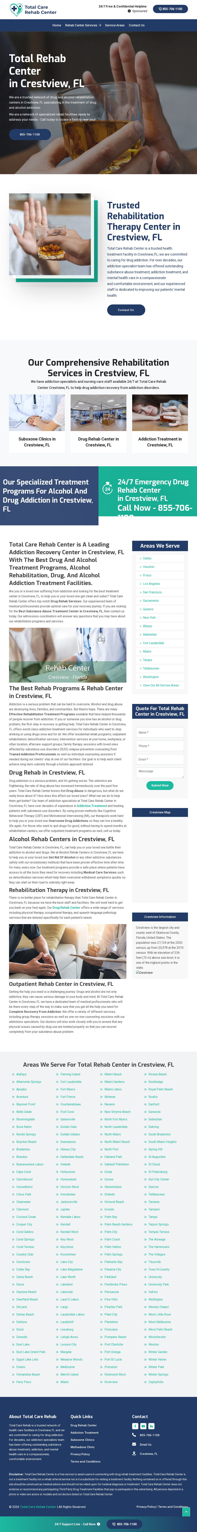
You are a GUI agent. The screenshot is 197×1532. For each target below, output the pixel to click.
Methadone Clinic (83, 1447)
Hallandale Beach (71, 1157)
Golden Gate (68, 1127)
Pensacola (111, 1292)
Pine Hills (111, 1299)
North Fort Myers (115, 1119)
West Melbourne (160, 1322)
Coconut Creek (26, 1217)
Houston (148, 567)
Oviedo (109, 1209)
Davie (20, 1284)
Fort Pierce (67, 1097)
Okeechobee (113, 1187)
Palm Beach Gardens (118, 1224)
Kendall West (69, 1232)
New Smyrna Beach (117, 1112)
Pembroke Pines (115, 1284)
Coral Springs (25, 1239)
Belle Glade (24, 1112)
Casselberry (24, 1187)
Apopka (21, 1089)
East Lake (23, 1344)
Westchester (157, 1337)
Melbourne (67, 1367)
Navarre (109, 1104)
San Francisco (152, 592)
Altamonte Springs (28, 1082)
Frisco (147, 575)
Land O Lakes (69, 1299)
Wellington (156, 1299)
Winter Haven (157, 1359)
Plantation (111, 1322)
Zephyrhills (156, 1382)
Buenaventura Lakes (29, 1164)
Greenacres (68, 1142)
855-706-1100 (172, 9)
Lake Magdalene (71, 1269)
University (155, 1277)
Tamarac (154, 1202)
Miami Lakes (113, 1089)
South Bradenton (160, 1134)
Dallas (147, 558)
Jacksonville (68, 1202)
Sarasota (154, 1112)
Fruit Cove (67, 1112)
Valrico (153, 1292)
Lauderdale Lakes (72, 1314)
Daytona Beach (26, 1292)
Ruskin (153, 1097)
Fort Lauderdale (153, 643)
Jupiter (65, 1209)
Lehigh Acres (69, 1337)
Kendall (65, 1224)
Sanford (154, 1104)
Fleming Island (70, 1074)
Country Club (24, 1254)
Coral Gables (24, 1232)
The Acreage (157, 1239)
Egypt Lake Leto (27, 1359)
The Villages (157, 1254)
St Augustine (157, 1157)
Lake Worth (68, 1277)
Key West (66, 1239)
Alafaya (21, 1074)
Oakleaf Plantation (116, 1164)
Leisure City (68, 1344)
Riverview (111, 1382)
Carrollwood (24, 1179)
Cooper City (24, 1224)
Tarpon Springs (159, 1224)
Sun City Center (159, 1179)
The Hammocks (159, 1247)
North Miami (112, 1134)
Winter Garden (158, 1352)
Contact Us (137, 25)
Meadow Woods (71, 1359)
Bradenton (23, 1149)
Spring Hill (155, 1149)
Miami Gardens (114, 1082)
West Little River (160, 1314)
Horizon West (69, 1187)
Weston (154, 1344)
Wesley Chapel (159, 1307)
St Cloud (154, 1164)
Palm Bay (110, 1217)
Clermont (22, 1209)
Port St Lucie (113, 1359)
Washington (151, 677)
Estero (20, 1367)
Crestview (23, 1262)
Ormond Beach (114, 1202)
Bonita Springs (26, 1134)
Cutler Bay (23, 1269)
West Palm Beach (160, 1329)
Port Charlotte (113, 1344)
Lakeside (66, 1292)
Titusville (155, 1262)
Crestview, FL (149, 1454)
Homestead (68, 1179)
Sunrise (154, 1187)
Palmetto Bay (113, 1262)
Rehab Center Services (81, 25)
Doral (19, 1329)
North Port (111, 1149)
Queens (148, 609)
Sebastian (155, 1119)
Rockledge (156, 1082)
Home (57, 25)
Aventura (22, 1097)
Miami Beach (113, 1074)
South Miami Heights (163, 1142)
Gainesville (67, 1119)
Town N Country (159, 1269)
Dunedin (21, 1337)
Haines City (68, 1149)
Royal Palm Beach (161, 1089)
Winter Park (156, 1367)
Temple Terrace (159, 1232)
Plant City (110, 1314)
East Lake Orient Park (30, 1352)
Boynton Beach (26, 1142)
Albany (147, 626)
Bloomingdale (25, 1119)
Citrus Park (23, 1194)
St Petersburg (158, 1172)
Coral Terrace (25, 1247)
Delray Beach (25, 1314)
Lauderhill (66, 1322)
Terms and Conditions (85, 1461)
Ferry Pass (23, 1382)
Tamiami (154, 1209)
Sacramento (151, 601)
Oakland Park (113, 1157)
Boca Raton (24, 1127)
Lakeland (66, 1284)
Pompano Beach (115, 1337)
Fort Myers (67, 1089)
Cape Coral (23, 1172)
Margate (66, 1352)
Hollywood (67, 1172)
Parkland (110, 1277)
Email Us (145, 1444)
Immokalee (67, 1194)
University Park (159, 1284)
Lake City (66, 1262)
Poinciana (111, 1329)
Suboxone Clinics (82, 1440)
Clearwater (23, 1202)
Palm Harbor (112, 1247)
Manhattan (150, 634)
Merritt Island (69, 1374)
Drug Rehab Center (84, 1425)
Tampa (147, 660)
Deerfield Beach (27, 1299)
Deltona (21, 1322)
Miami (147, 651)
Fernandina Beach (28, 1374)
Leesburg (66, 1329)
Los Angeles (151, 584)
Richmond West (115, 1374)
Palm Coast (112, 1239)
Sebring (154, 1127)
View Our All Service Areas (161, 685)
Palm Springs (113, 1254)
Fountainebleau (70, 1104)
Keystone (66, 1247)
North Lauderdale (116, 1127)
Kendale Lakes (70, 1217)
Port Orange (112, 1352)
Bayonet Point (25, 1104)
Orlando (109, 1194)
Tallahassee (151, 668)
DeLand (21, 1307)
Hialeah (65, 1164)
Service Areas (115, 25)
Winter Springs (158, 1374)
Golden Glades (70, 1134)
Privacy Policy (80, 1454)
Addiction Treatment (84, 1432)
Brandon (21, 1157)
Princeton (110, 1367)
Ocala (108, 1172)
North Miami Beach (117, 1142)
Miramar (109, 1097)
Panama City (112, 1269)
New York (149, 617)
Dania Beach (24, 1277)
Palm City (110, 1232)
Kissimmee (68, 1254)
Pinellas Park (113, 1307)
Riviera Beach (158, 1074)
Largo (64, 1307)
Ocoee (108, 1179)
